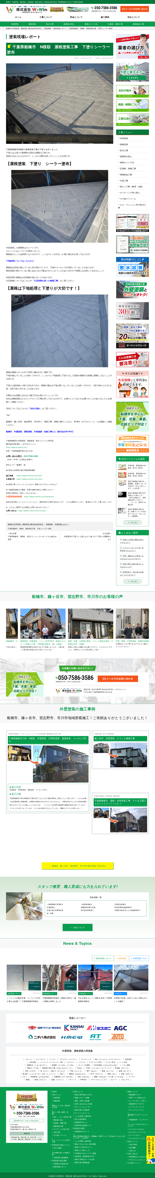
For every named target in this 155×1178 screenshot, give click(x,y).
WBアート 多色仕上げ (137, 1098)
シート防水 (123, 1062)
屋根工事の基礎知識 (82, 1163)
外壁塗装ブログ (140, 958)
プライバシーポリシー (137, 1160)
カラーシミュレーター (83, 1107)
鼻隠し (28, 1079)
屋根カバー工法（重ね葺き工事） (61, 1106)
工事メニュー (57, 1095)
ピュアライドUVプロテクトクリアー (138, 1125)
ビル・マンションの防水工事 (61, 1141)
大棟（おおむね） (83, 1077)
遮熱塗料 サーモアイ (136, 1104)
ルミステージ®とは (136, 1129)
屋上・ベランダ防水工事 (63, 1117)
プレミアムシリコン (136, 1110)
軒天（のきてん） (97, 1074)
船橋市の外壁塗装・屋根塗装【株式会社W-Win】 (69, 1176)
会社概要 (132, 1148)
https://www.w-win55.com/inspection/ (39, 496)
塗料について (132, 1092)
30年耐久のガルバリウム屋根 (85, 1153)
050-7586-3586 (105, 8)
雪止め (79, 1068)
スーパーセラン (135, 1135)
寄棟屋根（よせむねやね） (40, 1077)
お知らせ (132, 1151)
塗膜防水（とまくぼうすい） (37, 1065)
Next (151, 630)
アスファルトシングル (99, 1079)
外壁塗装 (15, 24)
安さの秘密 (58, 1148)
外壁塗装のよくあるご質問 (139, 1157)
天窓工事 (124, 180)
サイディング (86, 1059)
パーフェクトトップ (136, 1107)
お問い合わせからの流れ (84, 1104)
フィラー (52, 1059)
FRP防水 (83, 1079)
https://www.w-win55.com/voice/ (30, 479)
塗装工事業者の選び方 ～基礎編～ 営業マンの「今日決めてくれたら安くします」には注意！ (99, 1137)
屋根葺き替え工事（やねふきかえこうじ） (58, 1068)
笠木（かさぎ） (31, 1071)
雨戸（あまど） (92, 1071)
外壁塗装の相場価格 (61, 1158)
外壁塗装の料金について (61, 1145)
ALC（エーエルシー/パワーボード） (108, 1059)
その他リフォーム (128, 198)
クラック (28, 1059)
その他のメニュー (134, 1163)
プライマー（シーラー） (69, 1059)
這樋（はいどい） (125, 1071)
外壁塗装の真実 (79, 1128)
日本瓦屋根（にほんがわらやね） (106, 1065)
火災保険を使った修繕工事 (61, 1153)
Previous (4, 630)
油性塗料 (128, 1059)
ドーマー (131, 1077)
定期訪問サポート (81, 1122)
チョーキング (41, 1059)
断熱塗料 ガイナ (135, 1095)
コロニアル (125, 1079)
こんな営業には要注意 (83, 1141)
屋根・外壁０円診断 (82, 1101)
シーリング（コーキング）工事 (51, 1062)
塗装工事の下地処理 (82, 1110)
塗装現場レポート (104, 958)
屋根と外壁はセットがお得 (84, 1159)
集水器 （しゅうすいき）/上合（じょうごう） (40, 1074)
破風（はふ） (112, 1074)
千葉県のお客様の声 (61, 1164)
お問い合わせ (132, 1154)
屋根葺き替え (69, 24)
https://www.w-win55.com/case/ (29, 475)
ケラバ (24, 1077)
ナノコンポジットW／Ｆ (138, 1101)
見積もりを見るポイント (84, 1147)
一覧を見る (134, 522)
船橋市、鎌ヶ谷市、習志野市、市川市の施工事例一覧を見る (79, 865)
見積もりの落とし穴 (82, 1150)
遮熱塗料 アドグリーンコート (138, 1116)
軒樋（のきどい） (41, 1079)
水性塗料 (33, 1062)
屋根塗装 (32, 24)
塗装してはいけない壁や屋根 (85, 1144)
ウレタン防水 (110, 1062)
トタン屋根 (126, 1065)
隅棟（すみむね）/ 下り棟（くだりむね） (109, 1077)
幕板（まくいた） (108, 1071)
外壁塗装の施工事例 (59, 1161)
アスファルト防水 (95, 1062)
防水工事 (50, 24)
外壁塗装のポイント (82, 1132)
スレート (114, 1079)
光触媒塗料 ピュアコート (139, 1120)
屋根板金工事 (138, 24)
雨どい (62, 1074)
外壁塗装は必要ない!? (83, 1125)
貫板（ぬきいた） (127, 1074)
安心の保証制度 (80, 1119)
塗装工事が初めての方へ (84, 1095)
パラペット (72, 1079)
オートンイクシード (82, 1113)
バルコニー (71, 1062)
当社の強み (133, 1145)
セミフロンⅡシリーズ (137, 1132)
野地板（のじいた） (122, 1068)
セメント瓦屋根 (84, 1065)
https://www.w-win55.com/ (16, 447)
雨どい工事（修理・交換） (132, 186)
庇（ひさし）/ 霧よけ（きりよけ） (53, 1071)
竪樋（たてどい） (58, 1079)
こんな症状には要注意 (83, 1116)
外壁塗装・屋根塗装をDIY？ (85, 1156)
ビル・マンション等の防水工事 (132, 206)
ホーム (18, 17)
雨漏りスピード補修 (82, 1098)
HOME (54, 1092)
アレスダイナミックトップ (139, 1138)
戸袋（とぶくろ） (76, 1071)
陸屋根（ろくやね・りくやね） (63, 1065)
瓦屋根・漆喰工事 (115, 24)
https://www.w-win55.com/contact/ (32, 510)
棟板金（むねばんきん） (78, 1074)
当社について (79, 927)
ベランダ (81, 1062)
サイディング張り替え (130, 192)
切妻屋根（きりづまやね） (64, 1077)
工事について (78, 1092)
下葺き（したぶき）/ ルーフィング (99, 1068)
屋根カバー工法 (91, 24)
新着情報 (122, 958)
